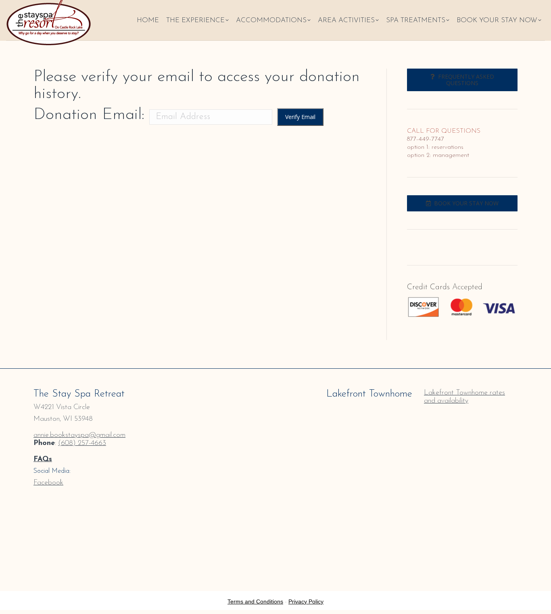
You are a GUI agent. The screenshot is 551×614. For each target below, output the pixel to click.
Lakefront (439, 393)
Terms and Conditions (255, 601)
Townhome (472, 393)
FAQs (42, 459)
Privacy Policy (306, 601)
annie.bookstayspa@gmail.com (79, 435)
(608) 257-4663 (82, 443)
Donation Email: (88, 115)
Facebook (48, 483)
